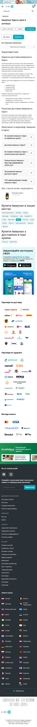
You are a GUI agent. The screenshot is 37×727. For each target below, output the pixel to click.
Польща (5, 242)
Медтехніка (5, 560)
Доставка (6, 37)
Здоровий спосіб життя (8, 579)
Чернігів (4, 226)
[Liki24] (6, 712)
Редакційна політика (8, 531)
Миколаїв (11, 219)
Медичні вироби (6, 557)
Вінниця (18, 212)
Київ (21, 216)
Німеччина (13, 242)
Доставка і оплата (7, 499)
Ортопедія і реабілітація (9, 563)
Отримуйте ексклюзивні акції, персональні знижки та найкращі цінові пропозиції (17, 481)
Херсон (11, 223)
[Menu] (2, 6)
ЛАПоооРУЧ (5, 573)
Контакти (4, 502)
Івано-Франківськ (8, 212)
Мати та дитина (6, 566)
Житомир (5, 216)
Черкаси (30, 223)
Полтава (25, 219)
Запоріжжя (14, 216)
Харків (4, 223)
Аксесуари (4, 582)
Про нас (4, 517)
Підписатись (29, 487)
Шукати (33, 11)
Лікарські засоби (7, 545)
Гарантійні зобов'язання (9, 528)
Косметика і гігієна (7, 548)
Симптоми (4, 585)
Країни (3, 520)
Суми (32, 219)
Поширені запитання (8, 505)
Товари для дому (6, 570)
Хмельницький (20, 223)
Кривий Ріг (28, 216)
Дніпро (25, 212)
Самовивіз (18, 37)
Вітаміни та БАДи (7, 551)
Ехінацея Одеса (17, 193)
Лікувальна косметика (8, 554)
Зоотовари (4, 576)
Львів (4, 219)
